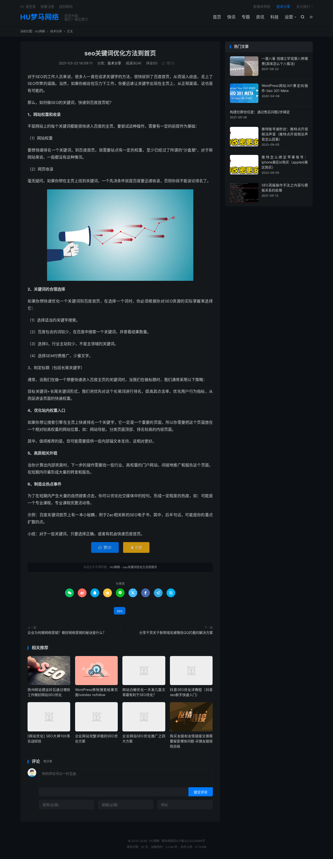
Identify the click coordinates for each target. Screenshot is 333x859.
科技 (274, 17)
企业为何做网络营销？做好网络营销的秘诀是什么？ (67, 632)
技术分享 (283, 6)
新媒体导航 (261, 6)
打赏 (136, 547)
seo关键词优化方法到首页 (120, 53)
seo (119, 611)
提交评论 (200, 792)
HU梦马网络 (39, 17)
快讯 (231, 17)
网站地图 (167, 841)
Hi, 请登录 (28, 6)
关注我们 (303, 6)
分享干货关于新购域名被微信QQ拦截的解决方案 (176, 632)
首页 (217, 17)
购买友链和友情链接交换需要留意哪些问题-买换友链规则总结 (191, 741)
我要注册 (47, 6)
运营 (289, 17)
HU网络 (40, 31)
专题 (246, 17)
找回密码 (66, 6)
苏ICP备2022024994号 (189, 841)
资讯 (260, 17)
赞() (168, 63)
